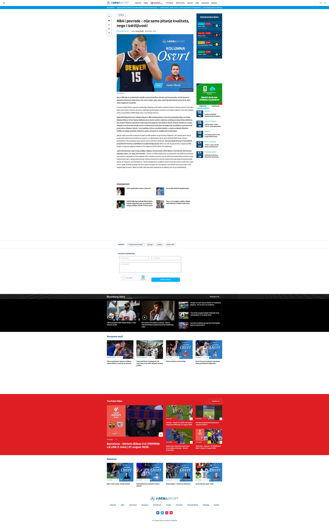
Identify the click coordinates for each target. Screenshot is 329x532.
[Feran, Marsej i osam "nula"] (209, 472)
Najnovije (138, 3)
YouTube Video (114, 401)
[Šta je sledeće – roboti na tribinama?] (179, 472)
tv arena (156, 520)
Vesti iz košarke (210, 121)
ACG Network (157, 505)
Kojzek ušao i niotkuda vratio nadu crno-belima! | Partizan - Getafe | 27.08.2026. (177, 448)
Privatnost (179, 505)
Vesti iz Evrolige (141, 357)
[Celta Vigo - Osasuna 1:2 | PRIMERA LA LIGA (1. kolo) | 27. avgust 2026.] (209, 436)
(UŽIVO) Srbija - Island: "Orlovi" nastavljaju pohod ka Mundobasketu (159, 7)
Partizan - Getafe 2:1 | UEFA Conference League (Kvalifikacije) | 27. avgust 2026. (179, 424)
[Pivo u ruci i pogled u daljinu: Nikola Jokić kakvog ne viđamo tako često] (160, 204)
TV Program (169, 3)
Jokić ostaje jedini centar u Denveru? (138, 188)
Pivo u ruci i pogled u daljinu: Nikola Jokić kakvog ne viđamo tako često (178, 202)
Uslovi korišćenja (192, 505)
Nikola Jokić (170, 244)
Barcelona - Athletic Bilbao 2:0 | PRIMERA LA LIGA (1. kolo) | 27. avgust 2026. (133, 445)
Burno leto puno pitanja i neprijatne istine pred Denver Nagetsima (208, 362)
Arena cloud (205, 3)
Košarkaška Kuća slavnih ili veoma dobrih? (147, 485)
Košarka (159, 244)
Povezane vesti (123, 184)
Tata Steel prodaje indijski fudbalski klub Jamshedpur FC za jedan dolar (204, 314)
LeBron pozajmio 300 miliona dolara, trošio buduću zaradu (121, 324)
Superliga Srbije (211, 152)
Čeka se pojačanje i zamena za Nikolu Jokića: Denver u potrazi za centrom (119, 362)
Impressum (144, 505)
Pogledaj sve (214, 297)
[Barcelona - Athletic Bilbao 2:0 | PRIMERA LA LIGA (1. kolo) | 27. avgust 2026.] (135, 421)
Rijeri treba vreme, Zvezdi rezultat (118, 484)
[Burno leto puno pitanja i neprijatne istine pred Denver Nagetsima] (209, 349)
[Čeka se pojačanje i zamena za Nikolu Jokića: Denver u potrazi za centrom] (120, 349)
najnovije (113, 505)
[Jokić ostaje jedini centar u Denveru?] (121, 191)
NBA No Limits (180, 3)
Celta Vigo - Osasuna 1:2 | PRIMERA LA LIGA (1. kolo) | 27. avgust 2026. (208, 447)
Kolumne (121, 15)
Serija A (207, 111)
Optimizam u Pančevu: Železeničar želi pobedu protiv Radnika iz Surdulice (213, 156)
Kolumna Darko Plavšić (136, 244)
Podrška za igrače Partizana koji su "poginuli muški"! (207, 424)
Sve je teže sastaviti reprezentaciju (177, 188)
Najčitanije (216, 106)
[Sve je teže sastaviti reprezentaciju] (160, 191)
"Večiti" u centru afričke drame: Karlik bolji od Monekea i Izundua (212, 146)
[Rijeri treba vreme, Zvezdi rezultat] (120, 472)
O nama (168, 505)
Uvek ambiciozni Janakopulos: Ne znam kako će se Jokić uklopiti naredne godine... (149, 363)
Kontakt (216, 505)
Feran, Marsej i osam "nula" (205, 484)
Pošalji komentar (165, 280)
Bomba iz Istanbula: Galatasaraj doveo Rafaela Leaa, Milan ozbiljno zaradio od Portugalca (213, 115)
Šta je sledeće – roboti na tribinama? (178, 484)
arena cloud (132, 505)
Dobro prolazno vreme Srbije (176, 361)
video (122, 505)
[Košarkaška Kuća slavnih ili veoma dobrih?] (149, 472)
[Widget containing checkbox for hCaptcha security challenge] (133, 278)
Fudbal (146, 3)
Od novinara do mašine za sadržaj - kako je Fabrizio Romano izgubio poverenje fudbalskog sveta (157, 325)
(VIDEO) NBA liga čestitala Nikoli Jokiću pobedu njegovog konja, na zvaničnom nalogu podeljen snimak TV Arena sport (139, 203)
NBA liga (150, 244)
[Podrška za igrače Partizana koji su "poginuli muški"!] (209, 412)
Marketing (206, 505)
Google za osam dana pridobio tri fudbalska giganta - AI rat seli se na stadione (205, 304)
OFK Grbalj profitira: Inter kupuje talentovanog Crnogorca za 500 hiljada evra (206, 7)
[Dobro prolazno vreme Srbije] (179, 349)
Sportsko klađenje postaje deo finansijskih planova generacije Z (205, 324)
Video (197, 3)
